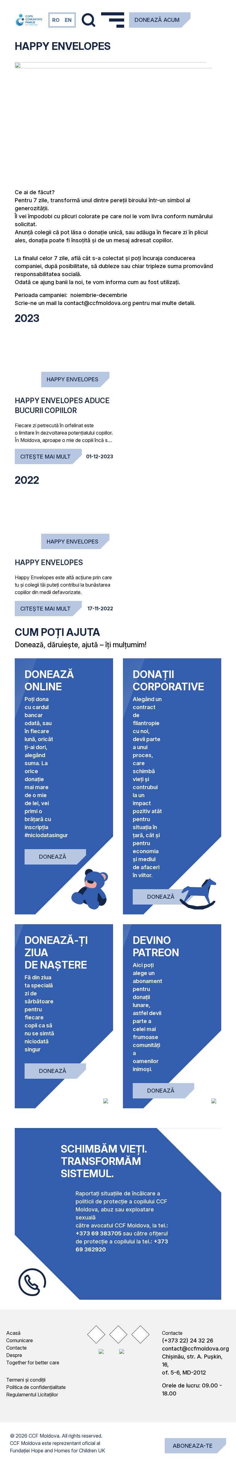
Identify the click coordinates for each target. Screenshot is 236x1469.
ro (56, 20)
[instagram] (118, 1334)
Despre (14, 1355)
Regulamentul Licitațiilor (32, 1394)
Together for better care (32, 1362)
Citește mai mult (45, 456)
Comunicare (19, 1340)
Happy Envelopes (72, 379)
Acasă (13, 1333)
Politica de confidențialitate (36, 1387)
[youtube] (140, 1334)
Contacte (16, 1348)
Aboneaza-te (193, 1446)
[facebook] (96, 1334)
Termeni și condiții (25, 1380)
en (68, 20)
